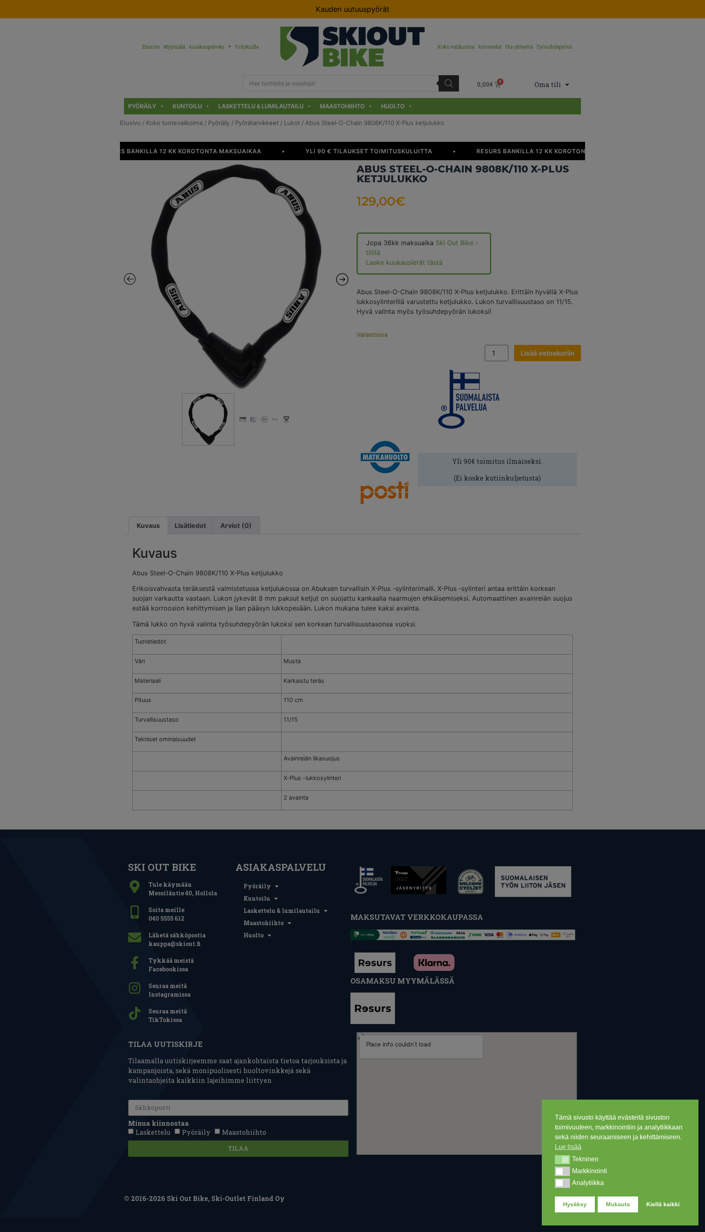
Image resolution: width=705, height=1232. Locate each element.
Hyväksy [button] (575, 1204)
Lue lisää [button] (568, 1146)
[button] (562, 1159)
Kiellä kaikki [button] (663, 1204)
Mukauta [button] (618, 1204)
